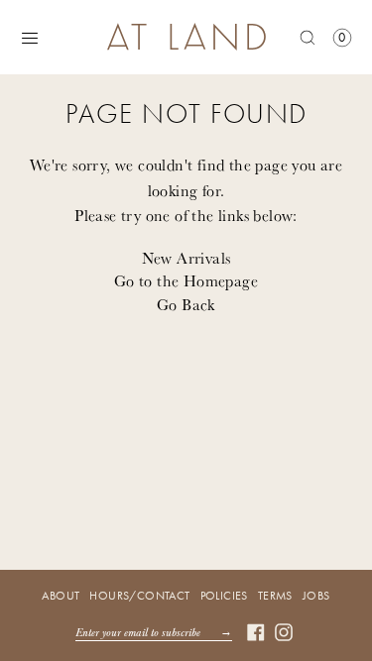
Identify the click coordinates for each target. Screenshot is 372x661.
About (60, 596)
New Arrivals (186, 258)
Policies (224, 596)
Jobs (316, 596)
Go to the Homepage (186, 280)
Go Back (186, 304)
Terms (275, 596)
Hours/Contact (139, 596)
